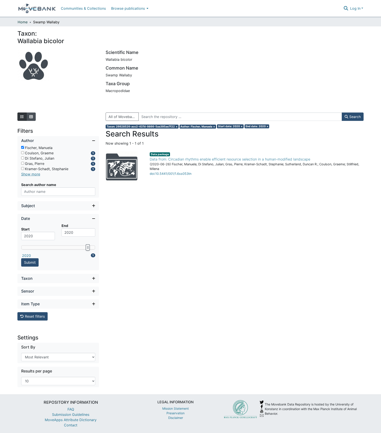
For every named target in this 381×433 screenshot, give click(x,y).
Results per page (36, 371)
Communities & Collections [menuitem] (83, 8)
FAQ (70, 409)
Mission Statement (175, 408)
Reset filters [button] (34, 316)
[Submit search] (346, 8)
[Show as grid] (31, 116)
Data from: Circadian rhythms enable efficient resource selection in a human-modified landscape (230, 159)
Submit (30, 262)
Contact (70, 425)
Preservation (175, 413)
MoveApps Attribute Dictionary (71, 420)
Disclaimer (175, 418)
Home (23, 22)
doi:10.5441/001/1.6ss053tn (170, 173)
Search (354, 116)
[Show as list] (22, 116)
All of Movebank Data (123, 116)
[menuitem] (129, 8)
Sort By (28, 347)
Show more (30, 174)
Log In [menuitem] (355, 8)
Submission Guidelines (70, 414)
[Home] (36, 8)
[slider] (88, 247)
